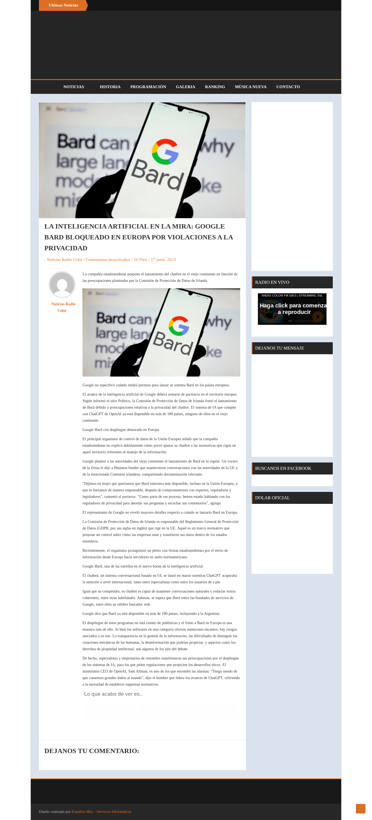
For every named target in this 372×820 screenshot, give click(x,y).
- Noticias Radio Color (63, 259)
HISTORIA (110, 87)
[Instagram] (327, 5)
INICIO (48, 87)
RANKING (215, 87)
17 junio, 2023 (163, 259)
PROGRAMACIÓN (148, 87)
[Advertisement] (292, 186)
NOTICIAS (74, 87)
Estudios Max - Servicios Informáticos (101, 812)
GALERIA (185, 87)
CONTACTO (288, 87)
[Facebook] (316, 5)
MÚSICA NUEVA (251, 87)
